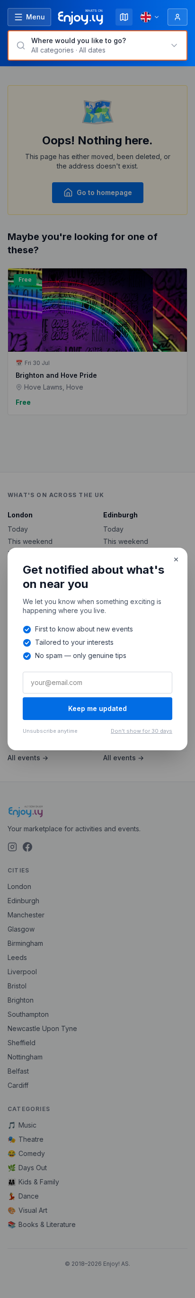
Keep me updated (97, 708)
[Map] (124, 17)
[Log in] (177, 17)
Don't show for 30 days (141, 731)
